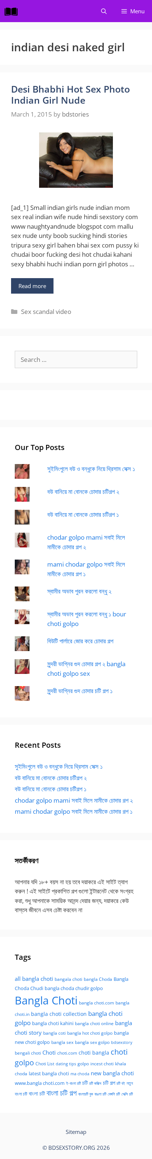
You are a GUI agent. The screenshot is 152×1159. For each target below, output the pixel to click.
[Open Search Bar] (104, 11)
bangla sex (62, 1042)
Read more (32, 286)
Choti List (44, 1064)
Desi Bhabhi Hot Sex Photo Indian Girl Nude (70, 94)
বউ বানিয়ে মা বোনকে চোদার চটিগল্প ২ (83, 491)
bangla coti (54, 1033)
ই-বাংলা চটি (73, 1083)
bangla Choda (98, 979)
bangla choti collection (59, 1013)
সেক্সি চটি (127, 1094)
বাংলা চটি (37, 1093)
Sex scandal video (46, 311)
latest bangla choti (49, 1073)
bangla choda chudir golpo (74, 988)
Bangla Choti (46, 1000)
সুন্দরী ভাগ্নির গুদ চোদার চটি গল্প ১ (80, 690)
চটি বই (121, 1083)
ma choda (79, 1073)
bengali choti (28, 1053)
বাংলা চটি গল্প (61, 1092)
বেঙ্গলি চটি (114, 1094)
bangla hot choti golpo (90, 1033)
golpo (83, 1063)
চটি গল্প (109, 1082)
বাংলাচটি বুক (85, 1094)
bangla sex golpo (92, 1042)
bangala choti (68, 979)
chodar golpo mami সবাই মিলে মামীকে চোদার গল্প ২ (74, 800)
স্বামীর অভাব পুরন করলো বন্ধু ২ (79, 591)
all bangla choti (34, 978)
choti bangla (94, 1052)
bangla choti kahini (52, 1023)
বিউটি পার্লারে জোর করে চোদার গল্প (80, 641)
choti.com (67, 1053)
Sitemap (76, 1131)
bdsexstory (121, 1042)
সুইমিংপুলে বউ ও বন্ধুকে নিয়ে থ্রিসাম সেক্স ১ (91, 468)
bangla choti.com (96, 1003)
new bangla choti (112, 1073)
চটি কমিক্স (95, 1083)
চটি (85, 1082)
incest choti (102, 1064)
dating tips (66, 1063)
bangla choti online (94, 1023)
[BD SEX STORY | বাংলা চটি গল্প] (13, 11)
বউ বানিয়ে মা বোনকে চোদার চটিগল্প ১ (83, 514)
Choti (49, 1052)
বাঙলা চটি (100, 1094)
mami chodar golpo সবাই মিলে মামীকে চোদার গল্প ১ (73, 811)
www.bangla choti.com (40, 1083)
